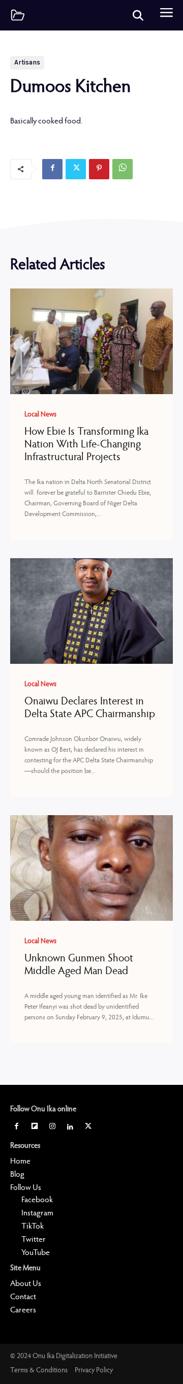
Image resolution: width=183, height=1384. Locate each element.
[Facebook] (52, 169)
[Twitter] (76, 169)
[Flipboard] (34, 1127)
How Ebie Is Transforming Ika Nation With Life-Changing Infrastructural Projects (86, 445)
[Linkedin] (70, 1127)
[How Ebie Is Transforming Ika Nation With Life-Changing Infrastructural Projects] (91, 341)
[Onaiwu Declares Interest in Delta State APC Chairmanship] (91, 611)
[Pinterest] (99, 169)
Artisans (27, 62)
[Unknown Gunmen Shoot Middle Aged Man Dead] (91, 868)
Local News (40, 415)
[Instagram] (52, 1127)
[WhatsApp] (122, 169)
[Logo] (17, 15)
